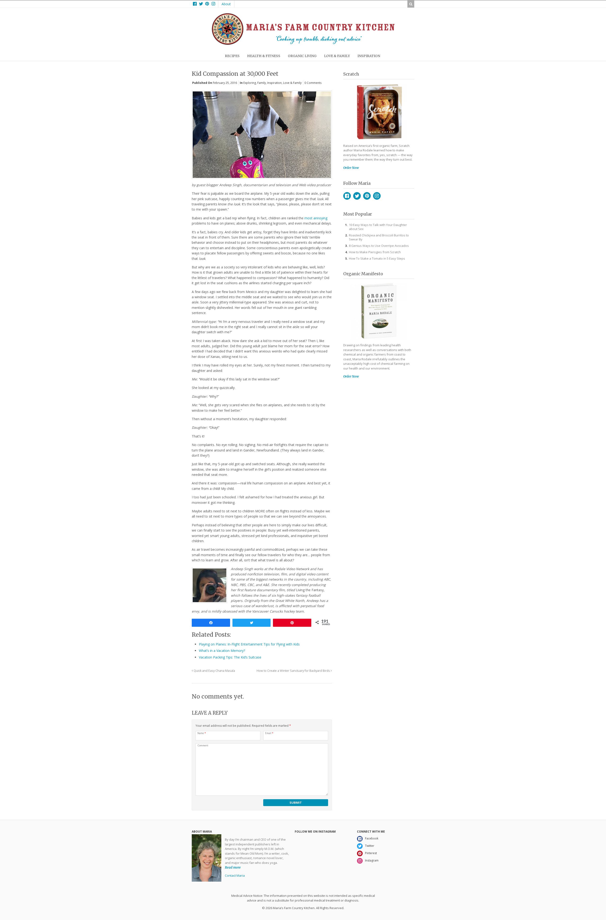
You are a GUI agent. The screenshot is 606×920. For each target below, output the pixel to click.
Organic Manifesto (363, 273)
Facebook (347, 196)
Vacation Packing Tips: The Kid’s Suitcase (230, 657)
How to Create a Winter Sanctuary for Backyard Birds (294, 671)
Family (261, 83)
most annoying (315, 218)
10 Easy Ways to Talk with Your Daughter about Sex (378, 227)
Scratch (351, 74)
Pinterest (367, 196)
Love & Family (292, 83)
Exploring (249, 83)
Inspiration (274, 83)
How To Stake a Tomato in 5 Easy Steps (377, 258)
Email (269, 733)
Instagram (377, 196)
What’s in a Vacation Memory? (222, 650)
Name (201, 733)
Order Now (351, 168)
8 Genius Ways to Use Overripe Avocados (379, 246)
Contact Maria (235, 875)
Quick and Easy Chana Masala (214, 671)
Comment (202, 745)
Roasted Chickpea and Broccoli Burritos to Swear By (379, 237)
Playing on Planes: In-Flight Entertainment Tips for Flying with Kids (249, 644)
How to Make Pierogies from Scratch (375, 252)
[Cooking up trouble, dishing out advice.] (303, 43)
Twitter (357, 196)
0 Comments (312, 83)
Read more (233, 867)
